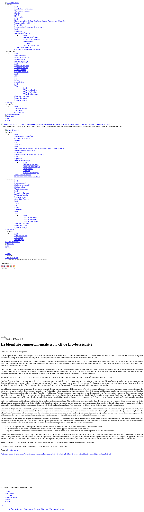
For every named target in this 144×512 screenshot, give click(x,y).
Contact (8, 501)
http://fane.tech (12, 450)
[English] (2, 266)
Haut (2, 505)
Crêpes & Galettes (15, 509)
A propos (8, 495)
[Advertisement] (68, 285)
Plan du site (9, 493)
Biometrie (44, 509)
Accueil (8, 491)
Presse (7, 499)
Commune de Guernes (32, 509)
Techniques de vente (57, 509)
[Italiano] (11, 266)
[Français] (5, 266)
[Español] (14, 266)
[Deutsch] (8, 266)
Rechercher (5, 264)
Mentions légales (11, 497)
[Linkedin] (9, 116)
